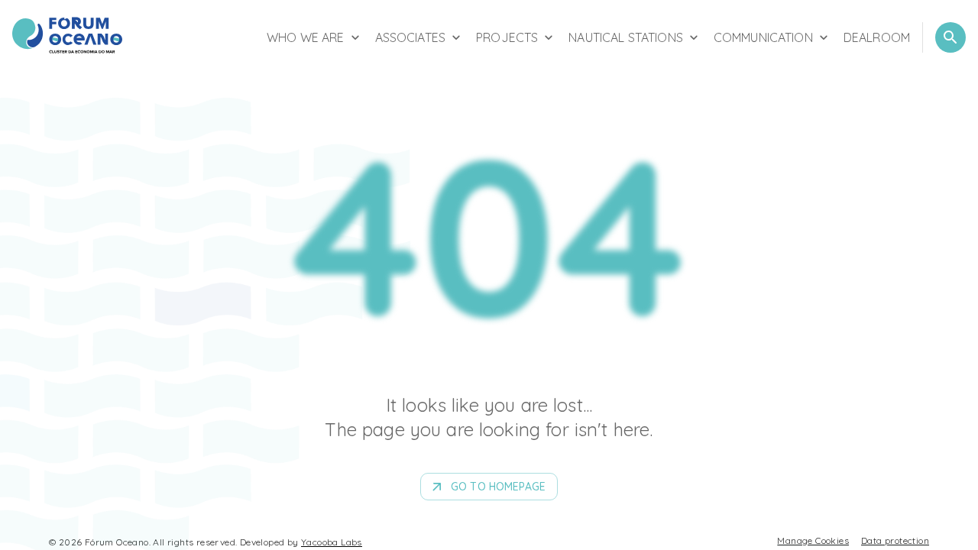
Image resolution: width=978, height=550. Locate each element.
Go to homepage (498, 486)
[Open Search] (950, 37)
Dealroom (877, 37)
